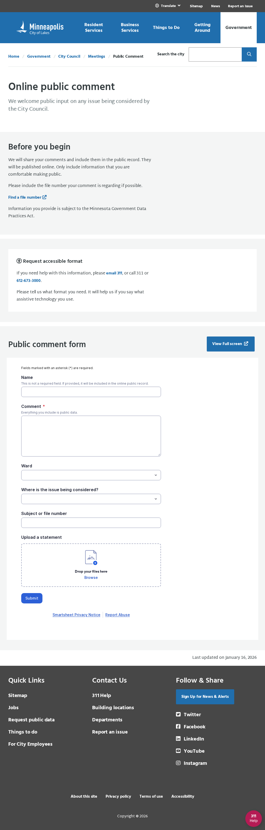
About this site (84, 796)
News (215, 6)
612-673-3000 (29, 281)
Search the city (171, 54)
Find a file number (24, 197)
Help (101, 696)
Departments (107, 720)
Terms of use (151, 796)
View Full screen (227, 344)
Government (38, 56)
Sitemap (196, 6)
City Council (69, 56)
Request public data (31, 720)
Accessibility (182, 796)
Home (13, 56)
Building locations (113, 708)
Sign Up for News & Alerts (205, 696)
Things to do (22, 732)
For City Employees (30, 744)
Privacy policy (118, 796)
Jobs (13, 708)
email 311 (114, 273)
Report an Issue (240, 6)
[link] (168, 6)
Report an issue (110, 732)
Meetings (96, 56)
